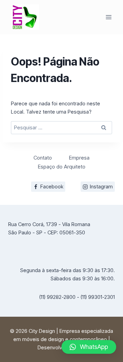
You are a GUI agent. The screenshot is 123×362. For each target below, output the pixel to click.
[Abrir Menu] (108, 17)
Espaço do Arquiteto (61, 166)
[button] (89, 347)
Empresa (79, 157)
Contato (42, 157)
